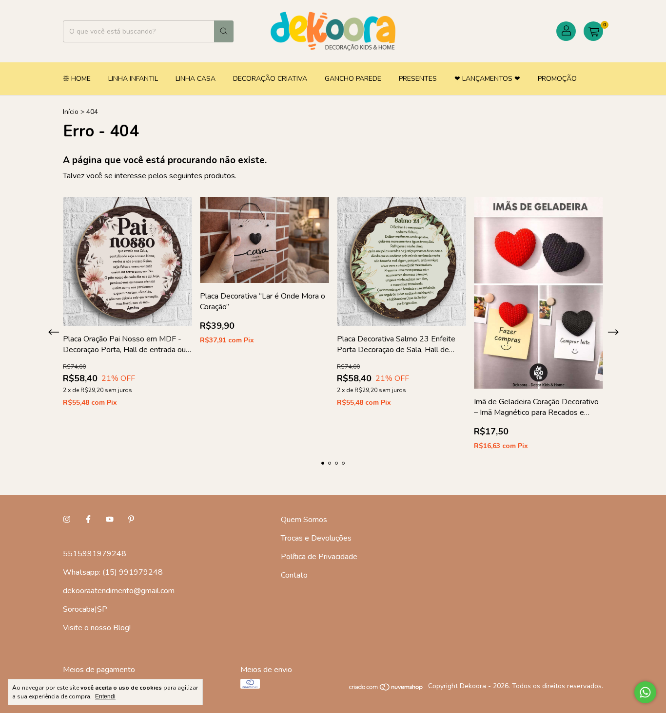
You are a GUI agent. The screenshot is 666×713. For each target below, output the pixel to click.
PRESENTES (418, 78)
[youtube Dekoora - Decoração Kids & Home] (110, 519)
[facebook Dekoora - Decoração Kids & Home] (88, 519)
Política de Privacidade (319, 556)
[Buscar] (224, 31)
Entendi (105, 696)
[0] (593, 31)
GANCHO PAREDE (353, 78)
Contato (294, 575)
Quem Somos (304, 519)
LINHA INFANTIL (133, 78)
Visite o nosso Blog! (97, 627)
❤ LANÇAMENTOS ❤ (487, 78)
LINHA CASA (195, 78)
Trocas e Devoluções (316, 538)
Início (70, 111)
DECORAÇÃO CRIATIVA (270, 78)
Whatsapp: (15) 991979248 (113, 572)
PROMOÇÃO (557, 78)
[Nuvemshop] (386, 689)
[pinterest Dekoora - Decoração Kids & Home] (131, 519)
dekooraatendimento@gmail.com (119, 590)
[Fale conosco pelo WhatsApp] (645, 692)
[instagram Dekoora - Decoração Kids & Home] (67, 519)
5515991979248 (94, 553)
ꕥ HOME (77, 78)
